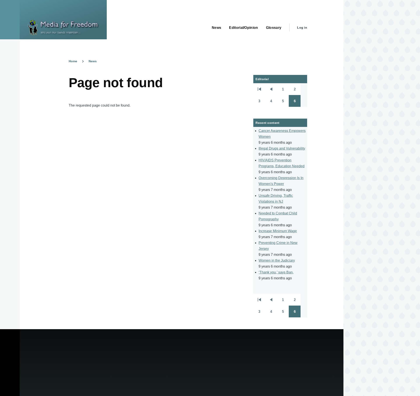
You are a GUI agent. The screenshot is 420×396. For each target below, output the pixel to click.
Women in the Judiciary (277, 260)
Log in (302, 27)
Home (73, 61)
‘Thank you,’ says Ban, (276, 272)
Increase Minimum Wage (278, 231)
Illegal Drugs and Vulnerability (282, 148)
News (93, 61)
